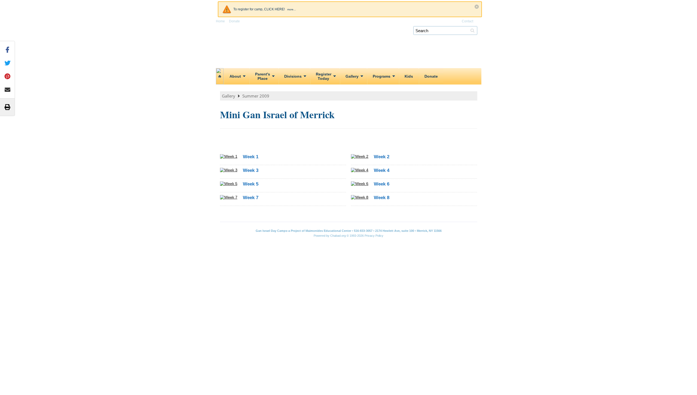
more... (291, 9)
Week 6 (381, 184)
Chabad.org (338, 235)
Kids (409, 76)
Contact (467, 21)
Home (220, 21)
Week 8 (381, 197)
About (235, 76)
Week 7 (250, 197)
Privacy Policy (374, 235)
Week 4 (381, 170)
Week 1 (250, 156)
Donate (234, 21)
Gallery (352, 76)
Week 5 (250, 184)
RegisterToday (323, 76)
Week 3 (250, 170)
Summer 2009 (255, 96)
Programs (381, 76)
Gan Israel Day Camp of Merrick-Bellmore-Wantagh (350, 38)
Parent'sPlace (262, 76)
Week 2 (381, 156)
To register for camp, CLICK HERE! (259, 9)
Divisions (293, 76)
